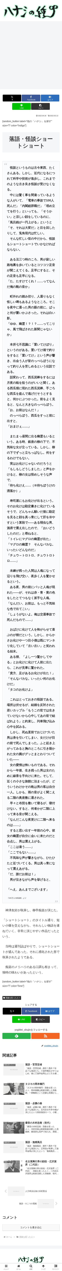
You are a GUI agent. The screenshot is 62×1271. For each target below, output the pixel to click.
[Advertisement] (31, 56)
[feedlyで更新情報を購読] (16, 1036)
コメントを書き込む (31, 1227)
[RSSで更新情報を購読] (45, 1036)
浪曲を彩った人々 (13, 998)
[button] (40, 106)
